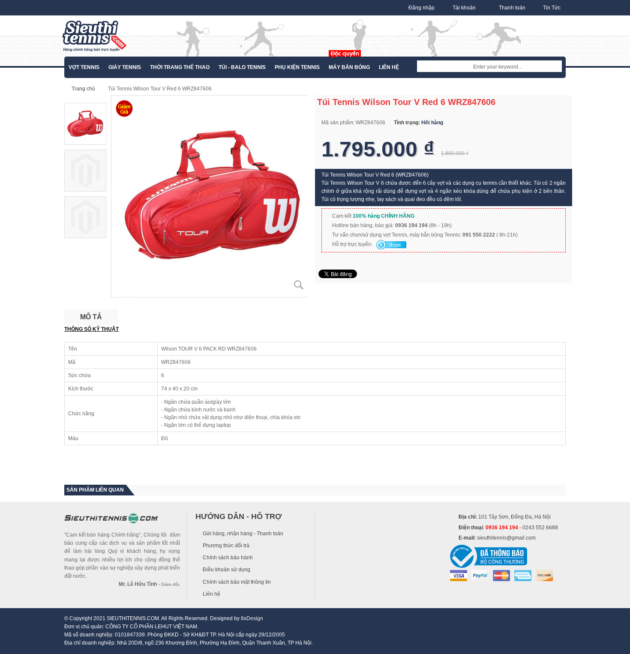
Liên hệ (211, 594)
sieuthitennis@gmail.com (506, 538)
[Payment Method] (458, 575)
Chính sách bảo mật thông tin (237, 582)
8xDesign (252, 618)
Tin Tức (552, 8)
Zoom (299, 285)
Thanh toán (512, 8)
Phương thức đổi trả (226, 546)
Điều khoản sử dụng (226, 570)
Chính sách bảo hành (228, 558)
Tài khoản (464, 8)
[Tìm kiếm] (555, 67)
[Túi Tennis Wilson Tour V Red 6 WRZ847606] (212, 196)
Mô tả (91, 317)
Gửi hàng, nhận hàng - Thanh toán (243, 534)
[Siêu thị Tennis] (94, 36)
